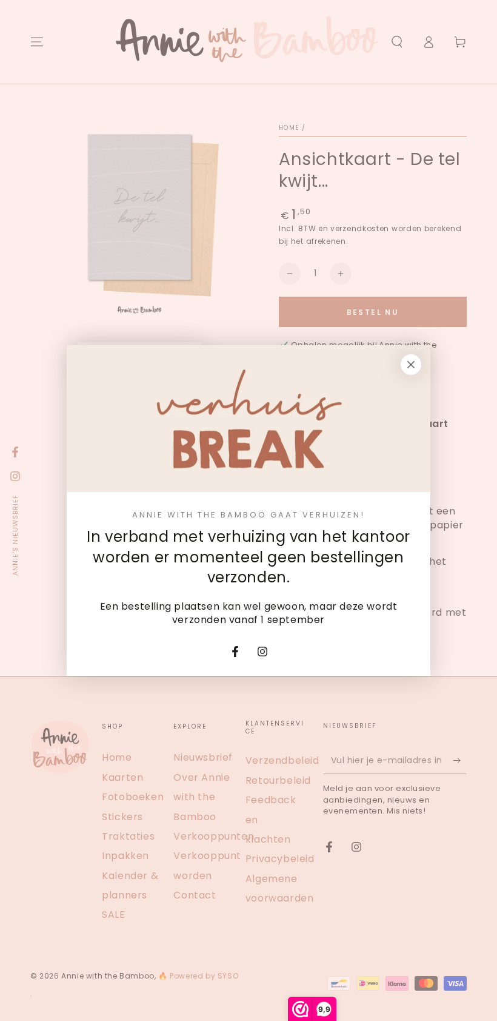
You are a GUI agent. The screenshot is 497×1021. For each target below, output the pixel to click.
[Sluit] (411, 364)
